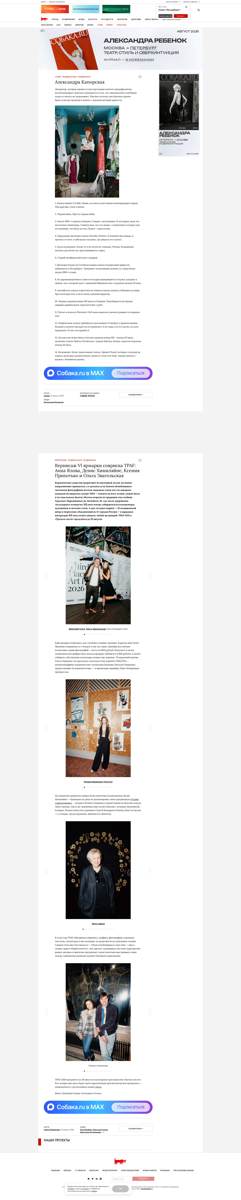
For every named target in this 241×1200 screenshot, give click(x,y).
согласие (85, 1188)
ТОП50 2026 (121, 25)
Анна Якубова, (86, 1135)
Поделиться (84, 77)
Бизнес (90, 25)
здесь (98, 1092)
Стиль (100, 25)
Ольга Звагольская (96, 634)
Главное (67, 25)
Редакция (55, 1170)
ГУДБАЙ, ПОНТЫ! (87, 396)
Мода (81, 19)
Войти (43, 2)
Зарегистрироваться (57, 2)
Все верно (181, 16)
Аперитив (79, 25)
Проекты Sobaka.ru (190, 2)
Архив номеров (149, 1170)
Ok (120, 1188)
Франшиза (165, 1170)
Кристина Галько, (100, 1135)
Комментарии (135, 395)
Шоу (59, 25)
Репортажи (60, 466)
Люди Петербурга (109, 1170)
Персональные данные (183, 1170)
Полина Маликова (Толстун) (98, 787)
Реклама (67, 1170)
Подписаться (69, 77)
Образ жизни (152, 19)
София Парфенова (52, 1135)
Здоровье (136, 19)
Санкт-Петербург (172, 2)
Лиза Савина (98, 929)
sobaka (47, 396)
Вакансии (94, 1170)
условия (71, 1188)
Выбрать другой (165, 16)
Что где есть (107, 19)
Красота (92, 19)
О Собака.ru (80, 1170)
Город (55, 19)
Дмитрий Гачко (77, 634)
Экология (122, 19)
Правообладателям (130, 1170)
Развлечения (68, 19)
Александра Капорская (54, 402)
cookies (94, 1191)
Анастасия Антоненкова (90, 1138)
